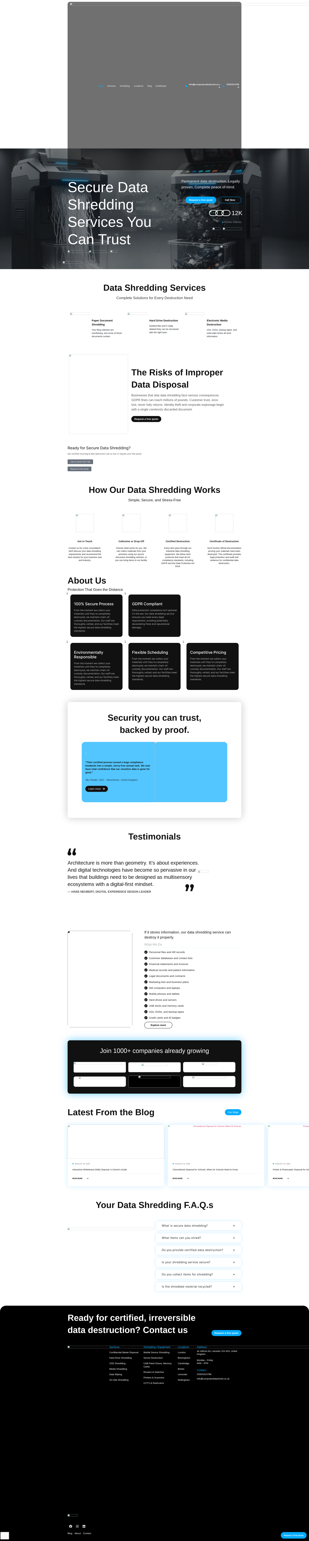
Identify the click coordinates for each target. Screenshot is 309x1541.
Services (111, 86)
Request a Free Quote (294, 1535)
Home (101, 86)
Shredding (125, 86)
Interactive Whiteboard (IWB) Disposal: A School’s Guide (99, 1169)
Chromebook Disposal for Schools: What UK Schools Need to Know (205, 1169)
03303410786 (204, 1374)
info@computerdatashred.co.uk (213, 1378)
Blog (149, 86)
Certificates (160, 86)
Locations (138, 86)
